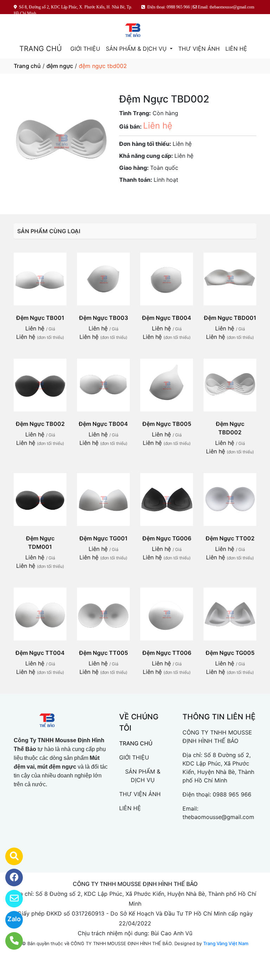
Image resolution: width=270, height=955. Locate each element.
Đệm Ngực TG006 (166, 538)
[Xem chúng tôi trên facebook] (9, 877)
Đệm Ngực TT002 (230, 538)
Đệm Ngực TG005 (230, 652)
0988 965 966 (232, 794)
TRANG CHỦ (40, 48)
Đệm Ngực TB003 (103, 317)
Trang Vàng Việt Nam (225, 943)
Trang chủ (27, 65)
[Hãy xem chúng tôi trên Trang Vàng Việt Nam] (9, 856)
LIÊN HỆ (236, 48)
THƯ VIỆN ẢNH (199, 48)
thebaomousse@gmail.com (218, 816)
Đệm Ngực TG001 (103, 538)
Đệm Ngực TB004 (166, 317)
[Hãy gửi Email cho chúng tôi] (9, 899)
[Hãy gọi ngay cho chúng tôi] (9, 941)
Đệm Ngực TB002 (40, 423)
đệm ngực (59, 65)
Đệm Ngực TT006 (166, 652)
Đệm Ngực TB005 (166, 423)
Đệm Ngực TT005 (103, 652)
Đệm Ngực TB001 (40, 317)
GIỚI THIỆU (85, 48)
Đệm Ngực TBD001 (230, 317)
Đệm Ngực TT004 (40, 652)
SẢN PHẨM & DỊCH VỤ (137, 48)
